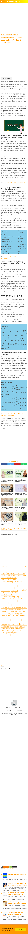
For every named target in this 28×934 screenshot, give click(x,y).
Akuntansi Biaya (21, 575)
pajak (12, 613)
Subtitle (10, 626)
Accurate (4, 573)
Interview (4, 605)
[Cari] (26, 1)
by (22, 590)
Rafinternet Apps (6, 619)
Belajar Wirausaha (19, 588)
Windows (4, 632)
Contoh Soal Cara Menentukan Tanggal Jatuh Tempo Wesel (7, 480)
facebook (20, 598)
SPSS (3, 626)
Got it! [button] (20, 929)
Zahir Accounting (6, 634)
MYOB (20, 611)
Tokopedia (21, 628)
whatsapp (15, 630)
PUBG (13, 617)
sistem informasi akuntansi (8, 624)
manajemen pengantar (20, 609)
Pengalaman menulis (6, 615)
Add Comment (24, 45)
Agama (3, 575)
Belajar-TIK (4, 590)
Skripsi (17, 624)
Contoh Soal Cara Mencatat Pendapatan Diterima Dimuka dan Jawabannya (7, 509)
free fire (4, 600)
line (2, 609)
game (8, 600)
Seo (11, 622)
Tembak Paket (23, 626)
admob (18, 573)
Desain (20, 596)
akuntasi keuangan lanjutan (8, 583)
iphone (9, 605)
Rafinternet (14, 1)
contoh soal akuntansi (7, 594)
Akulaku (8, 575)
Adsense (23, 573)
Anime (23, 583)
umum (8, 630)
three (16, 628)
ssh (6, 626)
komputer (12, 607)
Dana (16, 596)
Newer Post (4, 566)
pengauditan (16, 615)
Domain (9, 598)
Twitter (3, 630)
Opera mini (4, 613)
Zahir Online (14, 634)
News (24, 611)
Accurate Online (11, 573)
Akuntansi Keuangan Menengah (9, 579)
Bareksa (12, 588)
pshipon (3, 617)
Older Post (23, 566)
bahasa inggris (5, 588)
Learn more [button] (8, 932)
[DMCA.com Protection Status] (13, 867)
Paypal (16, 613)
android (19, 583)
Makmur (12, 609)
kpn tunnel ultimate (21, 607)
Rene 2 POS (13, 619)
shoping (20, 622)
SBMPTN (19, 619)
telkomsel (15, 626)
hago (19, 600)
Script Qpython (5, 622)
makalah (7, 609)
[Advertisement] (14, 19)
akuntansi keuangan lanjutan (9, 577)
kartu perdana (5, 607)
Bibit (9, 590)
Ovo (9, 613)
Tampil (8, 78)
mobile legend (14, 611)
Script (23, 619)
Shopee (15, 622)
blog (13, 590)
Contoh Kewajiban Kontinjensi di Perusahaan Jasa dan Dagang (20, 523)
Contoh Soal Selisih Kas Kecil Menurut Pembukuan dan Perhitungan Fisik (7, 494)
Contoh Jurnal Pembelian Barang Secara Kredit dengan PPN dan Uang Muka (21, 509)
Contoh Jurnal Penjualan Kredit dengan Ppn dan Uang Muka (21, 494)
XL (18, 632)
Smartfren (22, 624)
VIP (11, 630)
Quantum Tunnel (19, 617)
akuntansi (13, 575)
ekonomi (14, 598)
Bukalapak (17, 590)
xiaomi (15, 632)
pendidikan (21, 613)
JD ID (17, 605)
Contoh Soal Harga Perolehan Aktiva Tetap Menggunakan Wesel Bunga (21, 480)
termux (12, 628)
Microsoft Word (5, 611)
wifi (20, 630)
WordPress (10, 632)
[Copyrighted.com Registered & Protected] (5, 867)
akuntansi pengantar (7, 581)
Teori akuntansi (5, 628)
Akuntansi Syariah (17, 581)
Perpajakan (23, 615)
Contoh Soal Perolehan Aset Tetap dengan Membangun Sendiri (7, 523)
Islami (13, 605)
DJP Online (4, 598)
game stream (14, 600)
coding (8, 592)
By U (25, 590)
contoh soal (14, 592)
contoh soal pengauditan (8, 596)
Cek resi (3, 592)
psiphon (8, 617)
